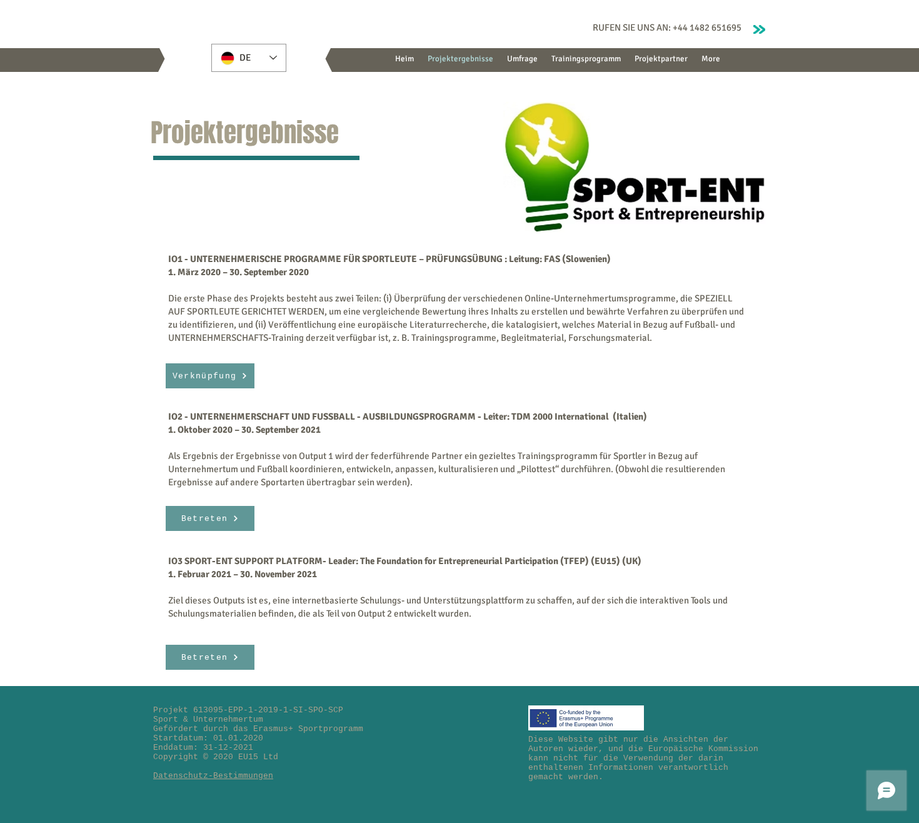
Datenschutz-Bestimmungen (213, 775)
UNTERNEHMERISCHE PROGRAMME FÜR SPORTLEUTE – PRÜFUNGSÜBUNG (346, 259)
